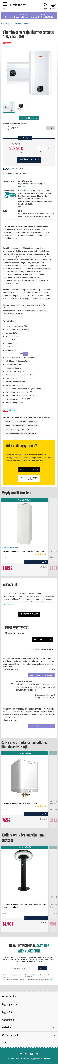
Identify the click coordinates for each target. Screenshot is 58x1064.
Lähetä (42, 1045)
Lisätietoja (49, 1055)
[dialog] (29, 532)
